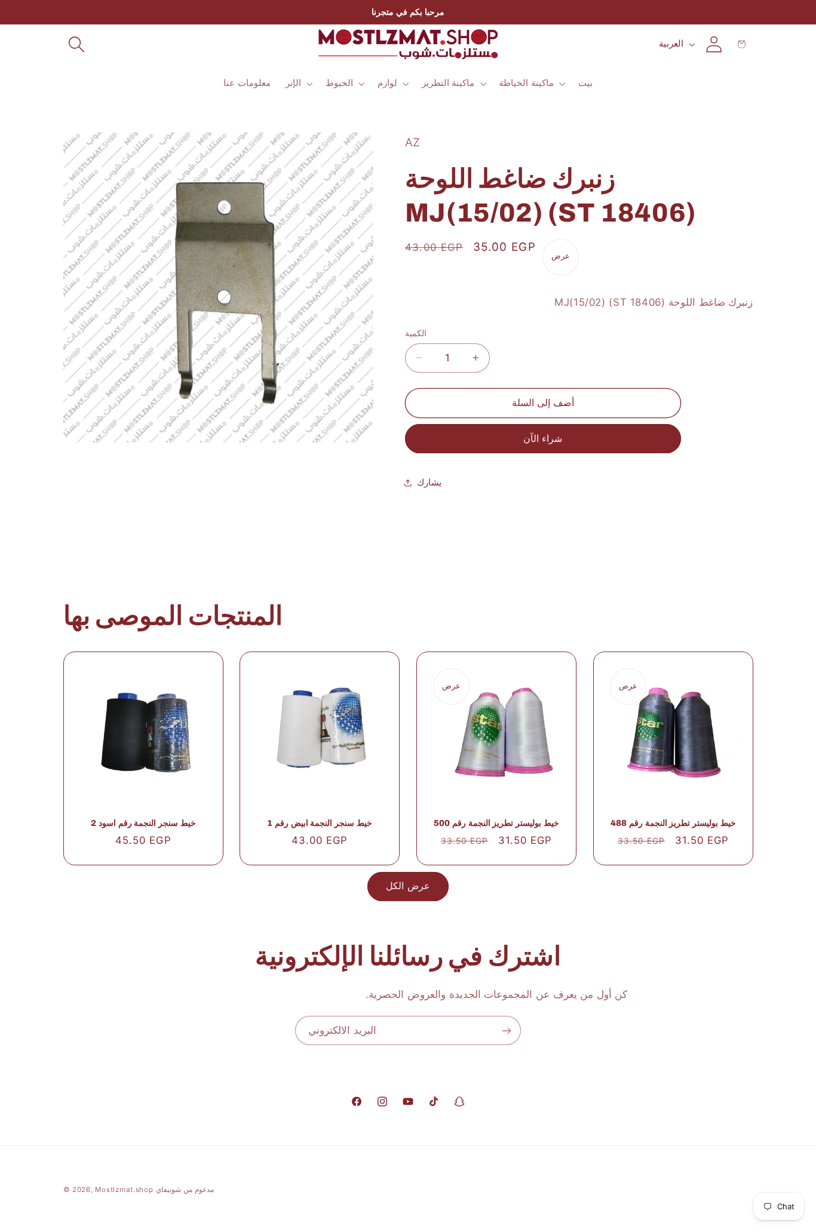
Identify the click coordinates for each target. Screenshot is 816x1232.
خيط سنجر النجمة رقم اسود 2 (143, 823)
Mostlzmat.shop (124, 1189)
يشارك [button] (429, 482)
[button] (77, 44)
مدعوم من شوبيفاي (184, 1189)
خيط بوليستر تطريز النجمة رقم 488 (673, 823)
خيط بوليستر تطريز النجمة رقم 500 (496, 823)
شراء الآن (542, 438)
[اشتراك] (506, 1030)
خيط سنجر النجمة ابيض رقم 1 (319, 823)
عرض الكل (408, 886)
